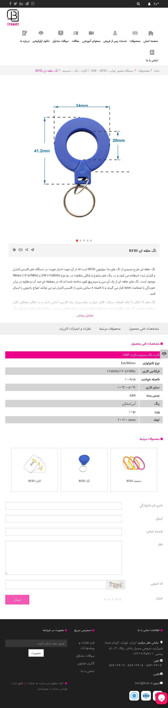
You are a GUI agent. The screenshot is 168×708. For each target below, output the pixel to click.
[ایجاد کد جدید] (115, 585)
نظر (160, 544)
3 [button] (84, 241)
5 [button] (91, 241)
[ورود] (149, 3)
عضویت (36, 653)
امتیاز (159, 598)
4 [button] (87, 241)
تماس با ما (87, 671)
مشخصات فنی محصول (144, 328)
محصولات (144, 70)
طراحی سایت (59, 689)
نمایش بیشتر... (84, 315)
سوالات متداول (85, 655)
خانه (156, 70)
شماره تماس (155, 531)
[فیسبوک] (10, 3)
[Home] (12, 17)
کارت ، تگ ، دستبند (74, 70)
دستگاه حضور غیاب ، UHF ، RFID (112, 70)
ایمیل (159, 518)
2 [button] (80, 241)
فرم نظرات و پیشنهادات (86, 645)
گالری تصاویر (85, 663)
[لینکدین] (21, 3)
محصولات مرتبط (110, 328)
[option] (84, 158)
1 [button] (77, 241)
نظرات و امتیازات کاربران (75, 328)
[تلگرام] (27, 3)
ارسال (17, 599)
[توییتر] (15, 3)
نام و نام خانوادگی (151, 505)
